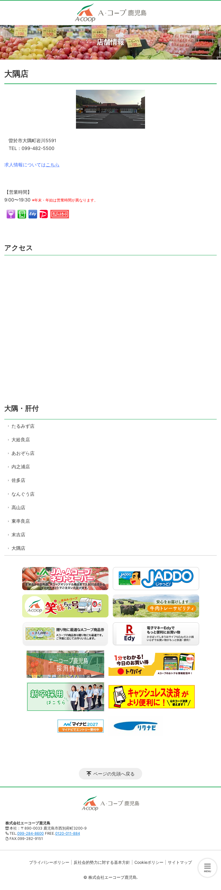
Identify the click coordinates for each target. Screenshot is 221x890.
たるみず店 (23, 426)
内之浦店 (21, 466)
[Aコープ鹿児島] (110, 12)
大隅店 (18, 548)
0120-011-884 (67, 833)
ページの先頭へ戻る (114, 774)
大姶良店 (21, 439)
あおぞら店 (23, 453)
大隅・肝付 (21, 408)
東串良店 (21, 521)
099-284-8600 (30, 833)
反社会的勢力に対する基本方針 (102, 862)
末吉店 (18, 534)
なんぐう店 (23, 494)
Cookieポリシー (148, 862)
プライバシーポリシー (49, 862)
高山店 (18, 507)
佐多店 (18, 480)
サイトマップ (180, 862)
